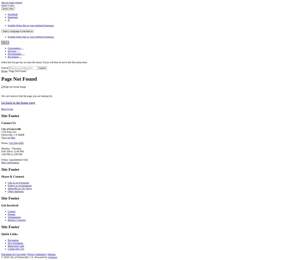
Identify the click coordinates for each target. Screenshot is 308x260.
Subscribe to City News (20, 188)
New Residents (15, 243)
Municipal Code (16, 246)
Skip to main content (11, 2)
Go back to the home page (18, 102)
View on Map (8, 137)
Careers (11, 211)
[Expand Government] (22, 49)
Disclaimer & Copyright (13, 254)
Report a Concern (17, 220)
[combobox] (17, 31)
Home (4, 71)
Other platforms (16, 191)
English (31, 25)
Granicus (52, 257)
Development (14, 54)
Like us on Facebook (18, 182)
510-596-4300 (16, 143)
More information (10, 162)
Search (4, 68)
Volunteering (14, 217)
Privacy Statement (36, 254)
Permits (11, 214)
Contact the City (16, 249)
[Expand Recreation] (20, 57)
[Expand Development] (23, 54)
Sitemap (51, 254)
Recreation (13, 57)
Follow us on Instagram (20, 185)
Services (12, 51)
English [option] (31, 37)
